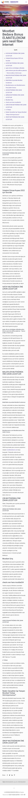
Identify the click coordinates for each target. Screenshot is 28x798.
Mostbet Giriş (9, 100)
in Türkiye (8, 109)
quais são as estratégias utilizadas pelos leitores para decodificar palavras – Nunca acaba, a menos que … (16, 70)
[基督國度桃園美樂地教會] (9, 2)
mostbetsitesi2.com (12, 450)
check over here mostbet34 (13, 102)
